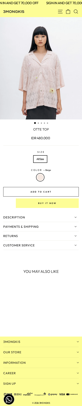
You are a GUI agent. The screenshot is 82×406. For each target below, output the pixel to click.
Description (14, 217)
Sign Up (9, 383)
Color (41, 170)
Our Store (12, 352)
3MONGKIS (11, 342)
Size (41, 151)
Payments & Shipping (21, 226)
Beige (40, 177)
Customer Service (19, 245)
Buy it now (47, 203)
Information (14, 363)
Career (9, 373)
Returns (10, 236)
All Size (40, 159)
